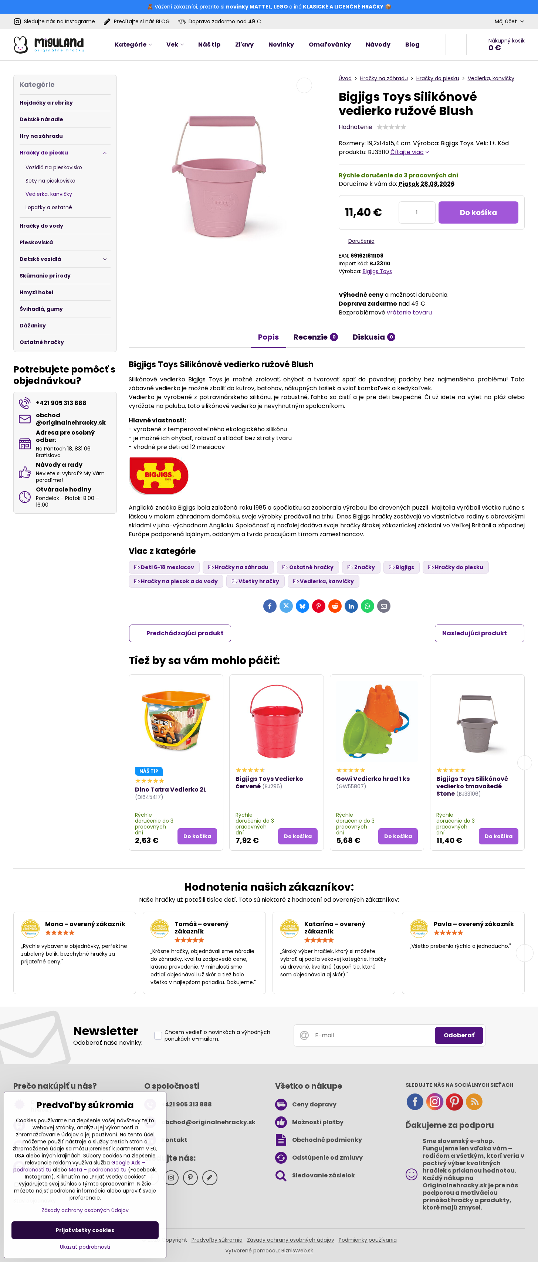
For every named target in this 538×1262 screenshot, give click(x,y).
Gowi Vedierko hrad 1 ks (373, 779)
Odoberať (459, 1035)
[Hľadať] (456, 44)
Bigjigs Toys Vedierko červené (269, 782)
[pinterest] (454, 1109)
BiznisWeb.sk (297, 1250)
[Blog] (474, 1109)
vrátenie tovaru (409, 312)
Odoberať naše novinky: (107, 1042)
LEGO (281, 6)
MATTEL (260, 6)
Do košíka (478, 212)
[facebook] (415, 1109)
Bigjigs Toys (377, 271)
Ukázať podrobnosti (85, 1247)
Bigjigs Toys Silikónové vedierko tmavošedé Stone (472, 786)
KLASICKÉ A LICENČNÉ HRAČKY (343, 6)
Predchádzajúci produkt (185, 633)
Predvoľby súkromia (217, 1240)
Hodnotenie (355, 127)
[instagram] (435, 1109)
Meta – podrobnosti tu (97, 1169)
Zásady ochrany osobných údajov (290, 1240)
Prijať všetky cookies (85, 1230)
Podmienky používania (368, 1240)
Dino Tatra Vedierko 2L (170, 789)
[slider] (391, 127)
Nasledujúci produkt (474, 633)
